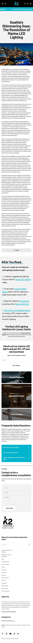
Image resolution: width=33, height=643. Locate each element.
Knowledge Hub (5, 561)
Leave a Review (5, 564)
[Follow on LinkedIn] (18, 634)
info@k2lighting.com (10, 620)
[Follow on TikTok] (14, 634)
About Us (4, 580)
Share (17, 250)
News (3, 559)
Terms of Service (6, 591)
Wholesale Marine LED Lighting (7, 551)
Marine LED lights (22, 304)
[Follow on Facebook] (3, 634)
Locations (4, 569)
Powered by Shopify (14, 638)
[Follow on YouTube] (10, 634)
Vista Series (24, 301)
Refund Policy (5, 588)
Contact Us (4, 583)
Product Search (5, 577)
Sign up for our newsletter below (17, 310)
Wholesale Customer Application (6, 555)
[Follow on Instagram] (6, 634)
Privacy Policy (5, 585)
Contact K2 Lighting (23, 279)
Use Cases (4, 572)
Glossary (4, 575)
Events (3, 567)
